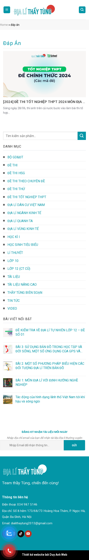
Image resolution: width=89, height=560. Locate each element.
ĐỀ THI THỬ (16, 189)
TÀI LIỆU (13, 277)
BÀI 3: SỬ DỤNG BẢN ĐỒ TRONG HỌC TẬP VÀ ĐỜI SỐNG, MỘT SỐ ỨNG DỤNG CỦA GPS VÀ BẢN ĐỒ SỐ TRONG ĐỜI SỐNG (49, 349)
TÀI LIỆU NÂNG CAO (22, 285)
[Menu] (7, 9)
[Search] (82, 9)
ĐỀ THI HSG (16, 173)
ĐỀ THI (12, 165)
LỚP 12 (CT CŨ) (18, 269)
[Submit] (82, 136)
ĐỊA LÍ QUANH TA (20, 221)
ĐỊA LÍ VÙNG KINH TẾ (23, 229)
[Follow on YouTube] (28, 533)
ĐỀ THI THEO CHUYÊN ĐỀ (26, 181)
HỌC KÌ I (13, 237)
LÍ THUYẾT (15, 253)
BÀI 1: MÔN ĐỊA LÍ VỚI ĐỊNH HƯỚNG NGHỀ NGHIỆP (47, 382)
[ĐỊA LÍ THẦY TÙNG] (36, 10)
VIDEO (12, 308)
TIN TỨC (13, 301)
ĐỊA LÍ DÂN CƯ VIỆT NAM (26, 205)
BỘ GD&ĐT (15, 157)
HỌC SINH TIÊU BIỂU (22, 245)
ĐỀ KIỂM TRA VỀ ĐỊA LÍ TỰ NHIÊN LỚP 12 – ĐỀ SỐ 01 (50, 332)
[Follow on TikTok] (20, 533)
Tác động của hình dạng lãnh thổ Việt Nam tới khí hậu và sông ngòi (50, 399)
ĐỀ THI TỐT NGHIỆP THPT (26, 197)
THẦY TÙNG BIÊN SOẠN (24, 293)
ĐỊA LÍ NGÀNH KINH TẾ (24, 213)
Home (4, 24)
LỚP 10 (12, 261)
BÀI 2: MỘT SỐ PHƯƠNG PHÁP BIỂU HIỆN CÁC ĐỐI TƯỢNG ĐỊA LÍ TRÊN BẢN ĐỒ (50, 366)
